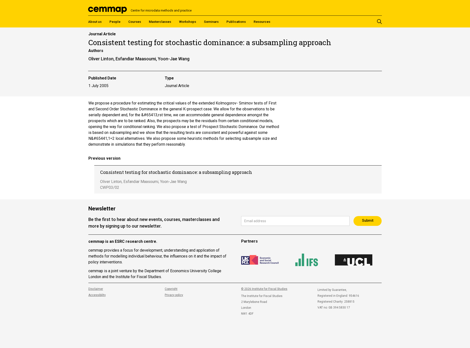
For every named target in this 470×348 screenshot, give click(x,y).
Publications (236, 22)
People (114, 22)
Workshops (187, 22)
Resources (262, 22)
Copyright (171, 289)
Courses (134, 22)
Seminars (211, 22)
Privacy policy (174, 295)
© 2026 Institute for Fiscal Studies (264, 289)
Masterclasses (160, 22)
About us (95, 22)
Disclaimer (95, 289)
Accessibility (97, 295)
